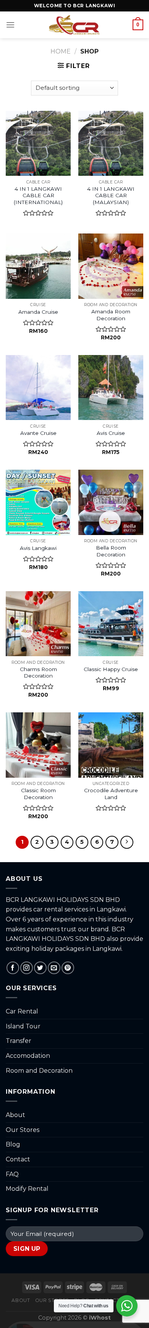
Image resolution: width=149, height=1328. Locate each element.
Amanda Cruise (38, 312)
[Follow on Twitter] (40, 968)
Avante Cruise (38, 433)
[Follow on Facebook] (12, 968)
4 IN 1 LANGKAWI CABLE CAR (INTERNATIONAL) (38, 195)
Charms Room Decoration (38, 672)
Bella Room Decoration (111, 551)
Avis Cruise (111, 433)
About (15, 1115)
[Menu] (10, 24)
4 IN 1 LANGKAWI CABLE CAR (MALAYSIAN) (110, 195)
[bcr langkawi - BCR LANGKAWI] (74, 24)
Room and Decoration (39, 1070)
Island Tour (23, 1026)
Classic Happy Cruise (111, 669)
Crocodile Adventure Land (111, 793)
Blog (13, 1144)
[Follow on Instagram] (26, 968)
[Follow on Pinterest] (68, 968)
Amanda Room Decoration (110, 314)
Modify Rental (27, 1188)
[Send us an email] (54, 968)
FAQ (12, 1174)
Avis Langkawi (38, 548)
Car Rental (22, 1011)
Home (60, 51)
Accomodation (28, 1055)
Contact (18, 1159)
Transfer (18, 1040)
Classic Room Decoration (38, 793)
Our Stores (22, 1129)
